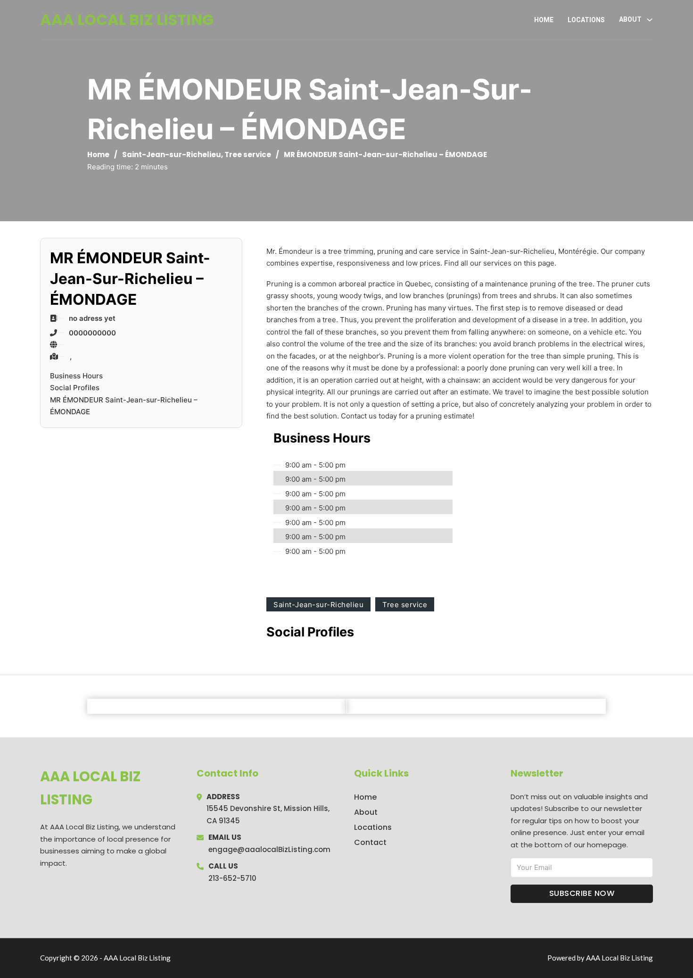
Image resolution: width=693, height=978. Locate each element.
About (366, 812)
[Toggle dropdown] (649, 20)
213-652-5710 (232, 878)
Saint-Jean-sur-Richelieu (171, 154)
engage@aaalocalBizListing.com (269, 849)
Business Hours (76, 375)
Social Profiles (74, 387)
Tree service (247, 154)
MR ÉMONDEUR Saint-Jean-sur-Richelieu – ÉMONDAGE (124, 406)
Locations (586, 20)
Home (543, 20)
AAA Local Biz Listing (127, 19)
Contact (370, 842)
